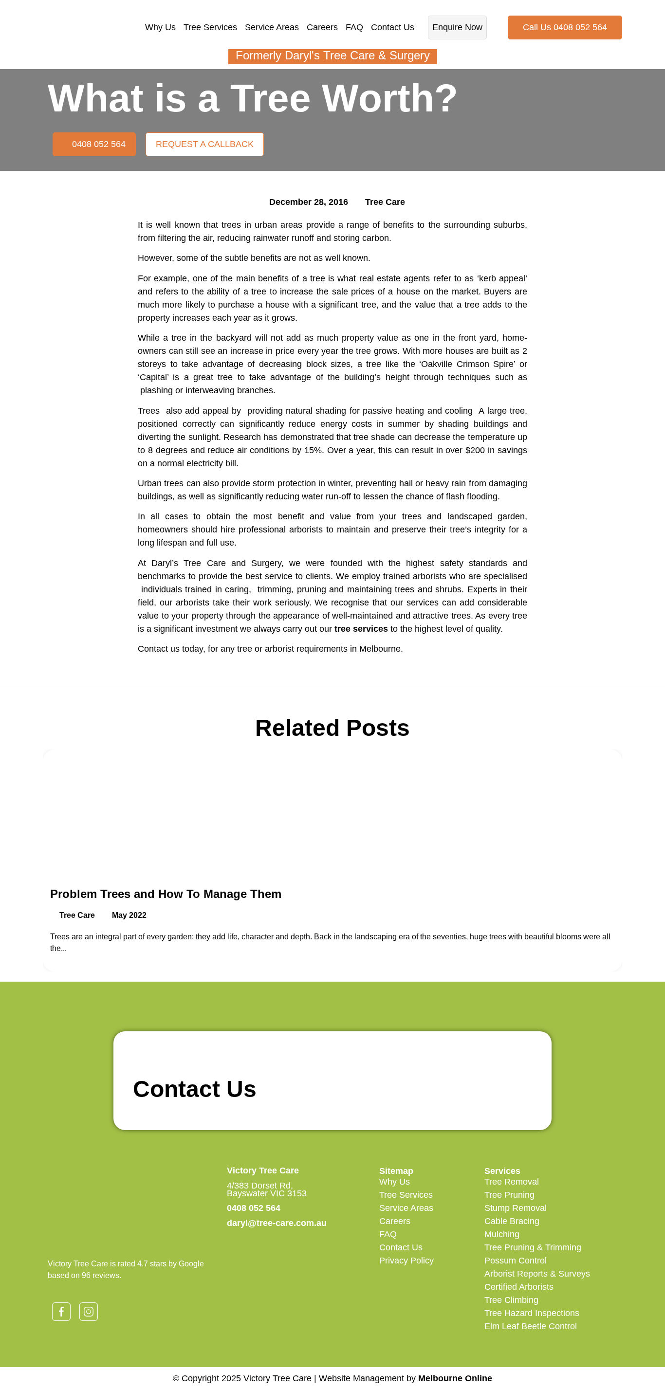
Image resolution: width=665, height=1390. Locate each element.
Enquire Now (457, 27)
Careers (322, 27)
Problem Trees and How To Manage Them (165, 893)
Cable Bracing (511, 1221)
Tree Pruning (509, 1195)
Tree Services (210, 27)
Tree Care (385, 202)
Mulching (501, 1234)
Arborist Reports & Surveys (537, 1274)
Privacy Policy (406, 1260)
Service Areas (272, 27)
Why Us (160, 27)
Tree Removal (511, 1182)
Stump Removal (515, 1208)
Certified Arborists (519, 1287)
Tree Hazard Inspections (531, 1313)
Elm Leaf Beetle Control (530, 1326)
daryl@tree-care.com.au (277, 1223)
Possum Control (515, 1260)
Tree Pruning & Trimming (532, 1247)
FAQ (354, 27)
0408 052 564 (253, 1208)
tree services (361, 629)
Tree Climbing (511, 1300)
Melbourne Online (455, 1378)
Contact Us (392, 27)
